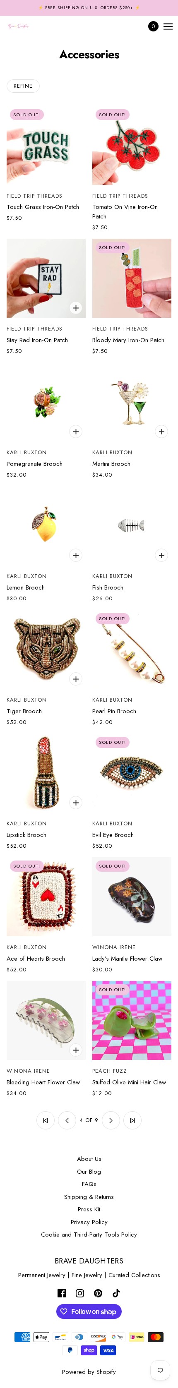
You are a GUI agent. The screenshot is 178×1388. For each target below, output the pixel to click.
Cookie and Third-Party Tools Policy (89, 1234)
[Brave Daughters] (26, 26)
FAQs (89, 1184)
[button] (45, 1120)
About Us (89, 1158)
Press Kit (89, 1209)
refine (23, 86)
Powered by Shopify (89, 1371)
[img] (62, 1293)
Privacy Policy (89, 1222)
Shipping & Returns (89, 1196)
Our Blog (89, 1171)
